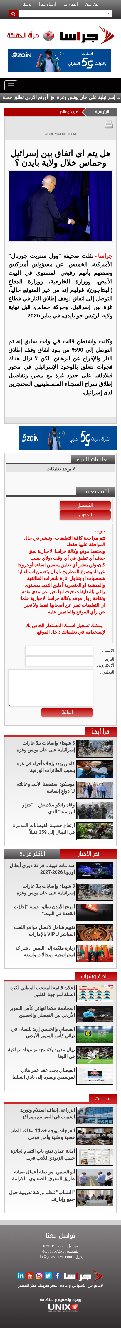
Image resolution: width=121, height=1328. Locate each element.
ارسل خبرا (47, 4)
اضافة (67, 712)
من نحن (91, 4)
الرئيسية (102, 112)
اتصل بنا (70, 4)
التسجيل (85, 505)
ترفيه (27, 4)
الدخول (85, 515)
